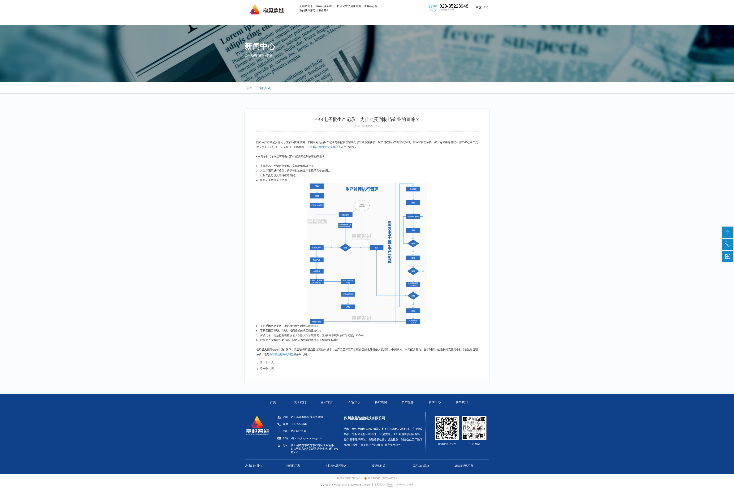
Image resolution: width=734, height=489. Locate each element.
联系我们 (474, 21)
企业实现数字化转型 (282, 354)
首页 (260, 21)
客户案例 (382, 21)
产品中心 (352, 21)
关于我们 (290, 21)
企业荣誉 (321, 21)
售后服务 (413, 21)
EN (486, 7)
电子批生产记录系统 (326, 147)
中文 (479, 7)
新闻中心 (443, 21)
